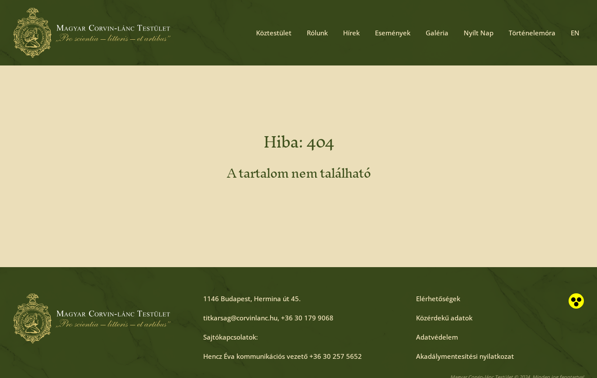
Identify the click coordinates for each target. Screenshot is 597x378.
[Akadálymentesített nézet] (576, 301)
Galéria (437, 32)
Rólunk (317, 32)
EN (575, 32)
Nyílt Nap (478, 32)
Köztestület (274, 32)
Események (392, 32)
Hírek (351, 32)
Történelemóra (532, 32)
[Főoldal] (91, 33)
